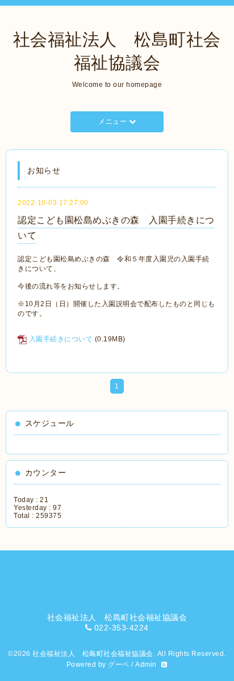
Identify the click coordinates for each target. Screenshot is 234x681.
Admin (146, 665)
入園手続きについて (61, 339)
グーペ (118, 665)
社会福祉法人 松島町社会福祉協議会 (92, 654)
